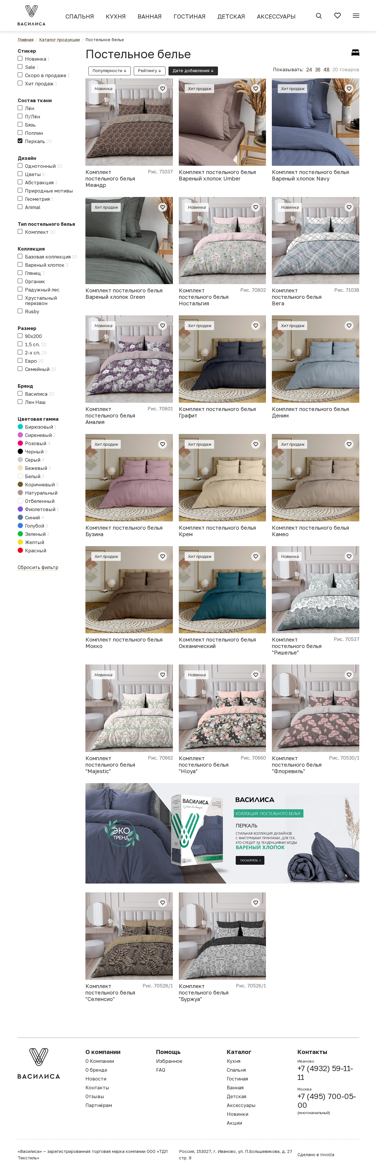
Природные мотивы (49, 190)
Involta (327, 1154)
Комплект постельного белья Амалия (110, 415)
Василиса (39, 394)
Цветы (35, 174)
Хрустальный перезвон (41, 300)
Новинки (237, 1114)
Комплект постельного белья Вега (297, 296)
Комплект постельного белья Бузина (124, 530)
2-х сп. (36, 352)
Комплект (40, 232)
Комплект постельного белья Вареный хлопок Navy (310, 175)
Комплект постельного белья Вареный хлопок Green (124, 293)
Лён (29, 108)
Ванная (150, 16)
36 (317, 69)
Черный (36, 451)
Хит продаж (41, 83)
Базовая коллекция (51, 256)
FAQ (160, 1070)
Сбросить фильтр (38, 567)
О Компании (99, 1061)
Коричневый (42, 484)
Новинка (37, 59)
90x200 (33, 336)
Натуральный (41, 492)
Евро (34, 361)
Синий (34, 517)
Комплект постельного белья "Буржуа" (204, 992)
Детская (231, 16)
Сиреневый (40, 435)
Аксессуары (276, 16)
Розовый (38, 443)
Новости (95, 1079)
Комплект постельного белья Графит (217, 412)
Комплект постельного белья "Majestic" (110, 764)
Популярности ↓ (109, 70)
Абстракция (41, 182)
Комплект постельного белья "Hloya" (204, 764)
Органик (35, 281)
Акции (234, 1123)
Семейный (40, 369)
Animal (32, 207)
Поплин (34, 133)
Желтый (34, 542)
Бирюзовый (41, 427)
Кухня (116, 16)
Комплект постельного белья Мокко (124, 642)
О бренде (96, 1070)
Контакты (97, 1088)
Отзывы (94, 1096)
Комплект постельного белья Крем (217, 530)
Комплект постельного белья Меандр (110, 178)
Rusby (32, 311)
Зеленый (37, 534)
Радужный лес (42, 289)
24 (309, 69)
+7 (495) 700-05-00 (326, 1103)
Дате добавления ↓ (193, 70)
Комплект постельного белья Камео (310, 530)
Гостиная (189, 16)
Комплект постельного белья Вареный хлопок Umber (217, 175)
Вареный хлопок (46, 265)
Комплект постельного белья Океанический (217, 642)
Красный (35, 550)
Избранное (169, 1061)
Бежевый (38, 468)
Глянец (35, 273)
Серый (34, 460)
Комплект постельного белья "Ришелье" (297, 646)
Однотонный (43, 166)
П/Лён (32, 116)
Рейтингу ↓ (149, 70)
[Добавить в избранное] (162, 88)
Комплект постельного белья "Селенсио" (110, 992)
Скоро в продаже (47, 75)
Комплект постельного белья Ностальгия (204, 296)
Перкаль (38, 141)
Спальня (79, 16)
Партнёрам (98, 1105)
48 (326, 69)
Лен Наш (35, 402)
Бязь (30, 124)
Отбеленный (39, 501)
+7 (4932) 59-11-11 (325, 1073)
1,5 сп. (36, 344)
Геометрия (39, 199)
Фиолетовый (42, 509)
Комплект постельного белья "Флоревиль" (297, 764)
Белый (34, 476)
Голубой (36, 525)
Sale (32, 67)
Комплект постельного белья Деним (310, 412)
